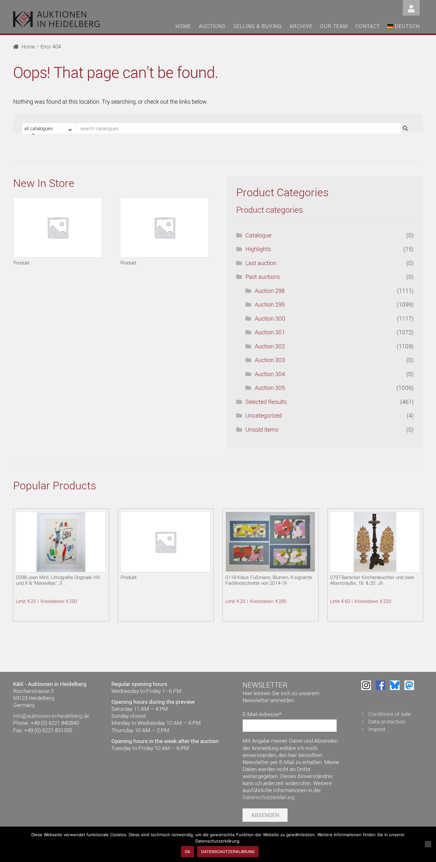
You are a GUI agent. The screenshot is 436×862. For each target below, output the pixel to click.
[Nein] (428, 844)
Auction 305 (270, 387)
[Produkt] (57, 227)
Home (183, 26)
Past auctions (262, 276)
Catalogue (258, 235)
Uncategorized (263, 415)
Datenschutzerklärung (269, 797)
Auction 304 (270, 374)
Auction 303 (270, 360)
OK (187, 851)
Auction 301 (270, 332)
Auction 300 (270, 318)
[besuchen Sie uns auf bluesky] (395, 685)
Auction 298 (270, 290)
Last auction (260, 263)
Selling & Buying (257, 26)
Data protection (386, 721)
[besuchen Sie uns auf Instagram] (366, 685)
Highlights (258, 249)
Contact (368, 26)
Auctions (212, 26)
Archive (300, 26)
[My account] (411, 7)
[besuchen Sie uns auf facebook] (380, 685)
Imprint (377, 729)
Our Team (334, 26)
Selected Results (266, 401)
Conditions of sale (389, 713)
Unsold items (261, 429)
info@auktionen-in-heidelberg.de (51, 715)
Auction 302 (270, 346)
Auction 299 (270, 304)
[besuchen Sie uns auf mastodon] (409, 685)
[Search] (406, 128)
